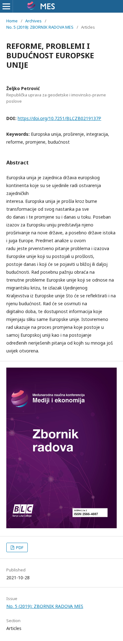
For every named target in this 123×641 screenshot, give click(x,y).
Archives (33, 21)
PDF (19, 547)
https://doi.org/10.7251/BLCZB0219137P (59, 118)
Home (12, 21)
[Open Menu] (6, 6)
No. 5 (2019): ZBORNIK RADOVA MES (39, 27)
